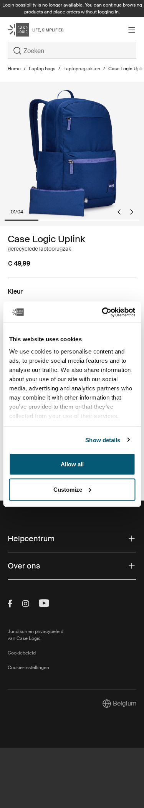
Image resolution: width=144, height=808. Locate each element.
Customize (67, 489)
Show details (102, 439)
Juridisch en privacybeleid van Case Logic (35, 634)
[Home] (29, 29)
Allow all (72, 464)
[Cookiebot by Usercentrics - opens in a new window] (102, 312)
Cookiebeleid (22, 653)
